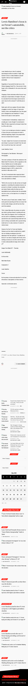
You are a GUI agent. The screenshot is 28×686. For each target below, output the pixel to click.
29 (14, 499)
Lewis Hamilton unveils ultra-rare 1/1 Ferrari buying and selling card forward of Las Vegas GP (13, 636)
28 (10, 499)
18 (24, 490)
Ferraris (14, 355)
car (8, 355)
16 (17, 490)
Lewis (3, 357)
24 (21, 494)
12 (3, 490)
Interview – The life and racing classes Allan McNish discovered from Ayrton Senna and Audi (17, 418)
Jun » (6, 503)
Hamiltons (22, 355)
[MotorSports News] (14, 2)
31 (21, 499)
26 (3, 499)
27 (7, 499)
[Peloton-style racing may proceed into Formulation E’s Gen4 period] (5, 437)
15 (14, 490)
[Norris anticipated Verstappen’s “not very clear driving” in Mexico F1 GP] (14, 547)
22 (14, 494)
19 (3, 494)
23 (17, 494)
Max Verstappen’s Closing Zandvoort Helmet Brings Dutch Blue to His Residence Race (17, 427)
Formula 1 (4, 18)
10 (21, 486)
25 (24, 494)
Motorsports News (15, 431)
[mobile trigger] (3, 2)
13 (7, 490)
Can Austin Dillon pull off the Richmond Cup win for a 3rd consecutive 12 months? (17, 445)
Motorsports (10, 33)
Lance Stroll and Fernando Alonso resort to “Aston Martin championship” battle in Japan (14, 532)
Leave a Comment (21, 363)
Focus (18, 355)
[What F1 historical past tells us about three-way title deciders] (14, 572)
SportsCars (23, 421)
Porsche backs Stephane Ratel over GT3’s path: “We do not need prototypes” (18, 402)
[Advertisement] (14, 54)
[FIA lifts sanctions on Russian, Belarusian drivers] (5, 411)
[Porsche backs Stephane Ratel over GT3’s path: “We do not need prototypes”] (5, 403)
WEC (21, 406)
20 (7, 494)
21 (10, 494)
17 (21, 490)
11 (24, 486)
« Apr (3, 503)
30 (17, 499)
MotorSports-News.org (20, 682)
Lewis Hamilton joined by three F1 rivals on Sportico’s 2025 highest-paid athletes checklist (13, 609)
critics (10, 355)
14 (10, 490)
